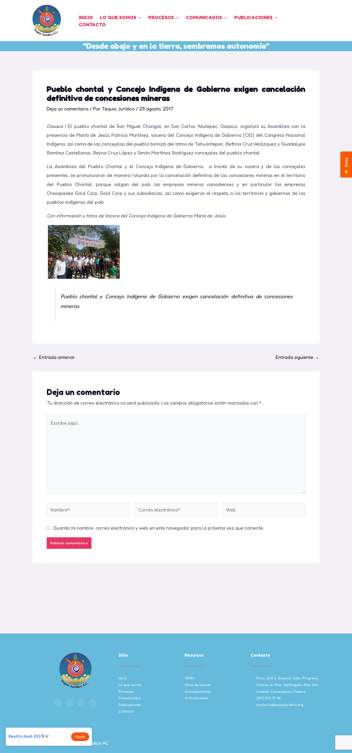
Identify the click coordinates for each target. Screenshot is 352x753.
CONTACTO (92, 24)
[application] (139, 17)
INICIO (86, 17)
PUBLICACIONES (253, 17)
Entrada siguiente (297, 357)
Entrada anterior (54, 357)
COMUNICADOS (204, 17)
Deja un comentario (67, 109)
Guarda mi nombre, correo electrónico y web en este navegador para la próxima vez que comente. (158, 528)
